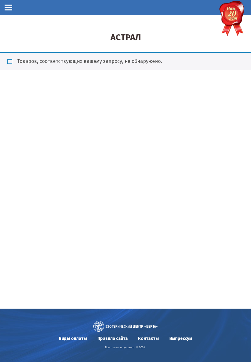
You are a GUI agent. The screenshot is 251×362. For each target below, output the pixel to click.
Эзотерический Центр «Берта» (132, 327)
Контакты (148, 338)
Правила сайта (112, 338)
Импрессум (180, 338)
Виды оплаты (73, 338)
